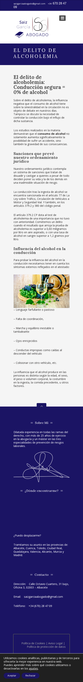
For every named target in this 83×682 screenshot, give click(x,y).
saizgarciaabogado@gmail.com (29, 3)
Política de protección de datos (46, 647)
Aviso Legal (55, 643)
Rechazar (30, 675)
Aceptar (12, 675)
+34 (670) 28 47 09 (40, 606)
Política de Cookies (33, 643)
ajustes (33, 668)
